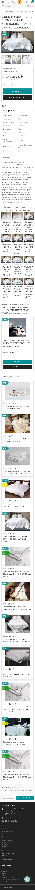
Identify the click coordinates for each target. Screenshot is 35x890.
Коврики (4, 847)
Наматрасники (5, 838)
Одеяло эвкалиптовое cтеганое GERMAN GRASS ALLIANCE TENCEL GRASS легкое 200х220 (17, 709)
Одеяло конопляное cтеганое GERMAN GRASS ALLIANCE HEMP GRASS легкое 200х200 (17, 776)
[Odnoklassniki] (6, 821)
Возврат (3, 873)
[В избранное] (31, 17)
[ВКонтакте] (2, 821)
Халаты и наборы (6, 849)
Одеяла (3, 836)
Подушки (4, 833)
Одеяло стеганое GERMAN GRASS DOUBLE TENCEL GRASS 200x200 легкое (15, 538)
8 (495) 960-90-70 (11, 813)
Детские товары (6, 842)
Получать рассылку (24, 798)
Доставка (4, 871)
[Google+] (9, 821)
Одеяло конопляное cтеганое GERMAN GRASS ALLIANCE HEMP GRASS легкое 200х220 (17, 573)
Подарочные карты (6, 860)
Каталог (8, 6)
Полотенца (4, 844)
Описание (5, 157)
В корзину (17, 91)
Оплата (3, 869)
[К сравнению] (27, 17)
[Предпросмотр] (17, 327)
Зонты (3, 857)
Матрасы (4, 855)
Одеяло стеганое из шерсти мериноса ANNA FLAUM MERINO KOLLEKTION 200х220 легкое (17, 674)
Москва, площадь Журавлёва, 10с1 (14, 809)
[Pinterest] (12, 821)
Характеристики (8, 110)
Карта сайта (4, 882)
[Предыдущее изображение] (4, 327)
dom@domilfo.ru (8, 818)
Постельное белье (6, 831)
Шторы (3, 851)
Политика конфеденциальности (10, 880)
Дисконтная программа (8, 877)
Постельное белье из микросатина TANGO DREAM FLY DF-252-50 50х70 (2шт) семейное (17, 343)
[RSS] (16, 821)
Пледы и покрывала (7, 840)
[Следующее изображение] (31, 327)
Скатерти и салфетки (7, 853)
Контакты (4, 875)
